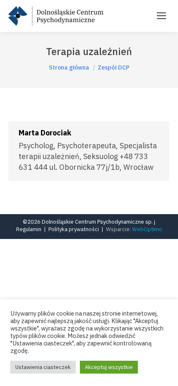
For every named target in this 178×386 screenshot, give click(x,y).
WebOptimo (147, 229)
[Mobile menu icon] (161, 15)
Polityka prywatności (73, 229)
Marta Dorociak (45, 133)
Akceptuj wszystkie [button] (109, 367)
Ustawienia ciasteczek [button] (43, 367)
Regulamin (28, 229)
